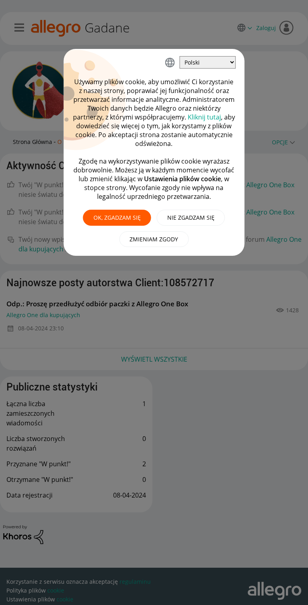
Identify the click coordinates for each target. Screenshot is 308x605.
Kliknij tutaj (204, 117)
